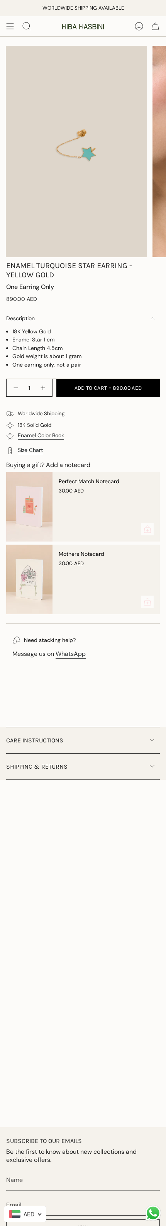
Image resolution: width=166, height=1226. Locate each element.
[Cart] (155, 26)
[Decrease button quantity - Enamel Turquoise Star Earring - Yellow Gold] (15, 388)
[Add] (147, 529)
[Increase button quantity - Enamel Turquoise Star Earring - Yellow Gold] (43, 388)
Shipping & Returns (37, 766)
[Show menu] (10, 26)
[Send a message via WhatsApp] (153, 1213)
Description (20, 318)
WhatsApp (71, 654)
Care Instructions (34, 740)
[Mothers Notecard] (29, 579)
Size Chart (30, 450)
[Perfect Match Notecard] (29, 507)
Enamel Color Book (41, 435)
